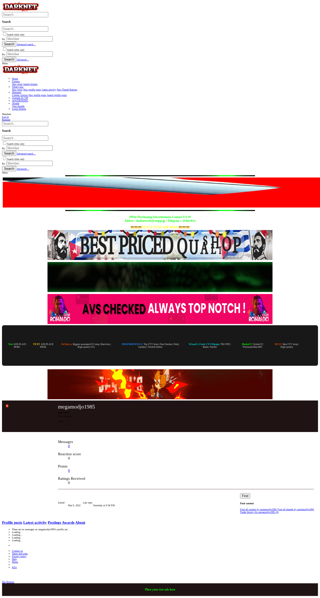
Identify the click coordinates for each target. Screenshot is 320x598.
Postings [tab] (54, 522)
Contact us (17, 551)
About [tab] (80, 522)
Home (15, 561)
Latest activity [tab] (35, 522)
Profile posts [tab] (12, 522)
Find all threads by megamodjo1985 (296, 509)
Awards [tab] (68, 522)
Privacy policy (19, 556)
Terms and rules (20, 553)
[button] (5, 63)
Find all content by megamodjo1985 (258, 509)
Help (14, 559)
